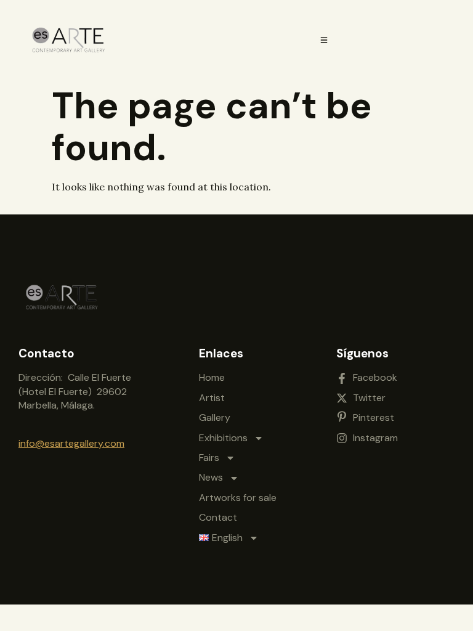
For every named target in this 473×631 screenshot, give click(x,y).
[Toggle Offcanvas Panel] (324, 40)
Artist (212, 397)
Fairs (209, 457)
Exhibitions (223, 437)
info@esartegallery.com (71, 443)
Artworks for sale (238, 497)
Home (212, 377)
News (211, 477)
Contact (218, 517)
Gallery (214, 417)
